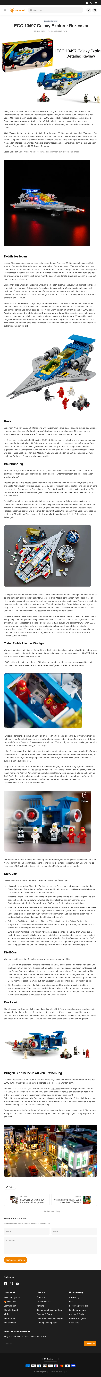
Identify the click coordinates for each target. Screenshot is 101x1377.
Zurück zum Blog (52, 1211)
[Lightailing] (17, 10)
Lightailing (56, 1088)
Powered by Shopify (59, 1372)
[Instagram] (91, 3)
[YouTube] (96, 3)
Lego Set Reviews (50, 21)
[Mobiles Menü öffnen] (5, 10)
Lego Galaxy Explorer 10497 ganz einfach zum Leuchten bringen (49, 151)
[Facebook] (87, 3)
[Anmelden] (88, 10)
